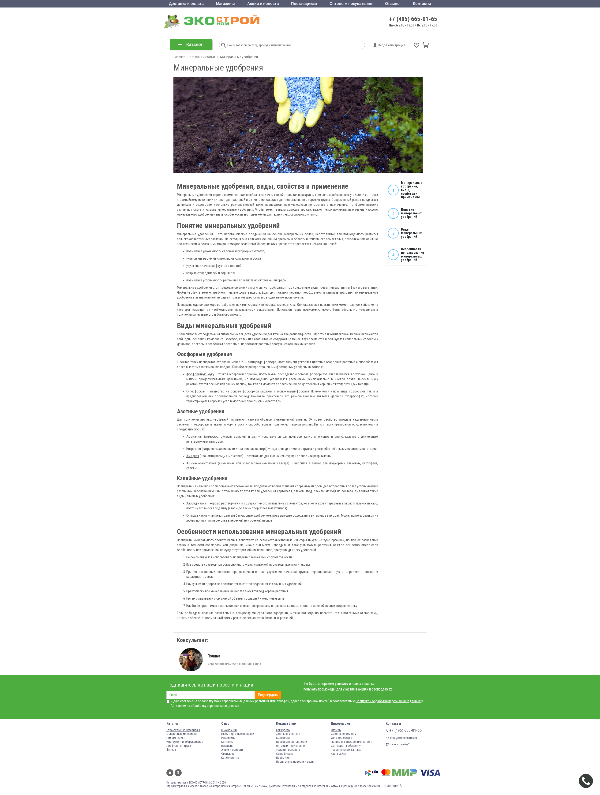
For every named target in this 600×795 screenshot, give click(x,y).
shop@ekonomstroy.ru (403, 737)
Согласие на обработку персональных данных (346, 747)
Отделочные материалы (181, 733)
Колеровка (283, 737)
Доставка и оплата (186, 4)
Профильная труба (178, 745)
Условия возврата (288, 749)
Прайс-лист (283, 757)
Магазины (225, 4)
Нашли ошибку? (399, 744)
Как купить (283, 730)
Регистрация (395, 45)
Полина (213, 655)
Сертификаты (284, 753)
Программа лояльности (291, 741)
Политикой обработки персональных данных (388, 701)
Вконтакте (169, 772)
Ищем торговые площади (237, 733)
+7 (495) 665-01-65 (413, 18)
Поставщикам (304, 4)
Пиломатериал (175, 737)
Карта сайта (338, 753)
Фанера (171, 749)
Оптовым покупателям (351, 4)
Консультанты (230, 757)
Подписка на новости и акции (295, 761)
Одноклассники (178, 772)
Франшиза (227, 753)
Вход (381, 45)
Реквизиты (228, 737)
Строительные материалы (183, 730)
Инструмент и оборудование (184, 741)
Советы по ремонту (343, 733)
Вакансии (227, 745)
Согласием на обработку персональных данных (205, 706)
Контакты (422, 4)
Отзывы (393, 4)
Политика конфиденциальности (351, 741)
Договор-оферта (341, 737)
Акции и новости (263, 4)
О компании (229, 730)
